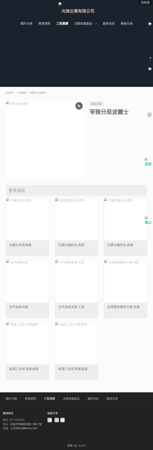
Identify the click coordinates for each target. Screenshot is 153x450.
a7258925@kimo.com (24, 428)
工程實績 (21, 92)
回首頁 (9, 92)
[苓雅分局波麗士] (45, 140)
